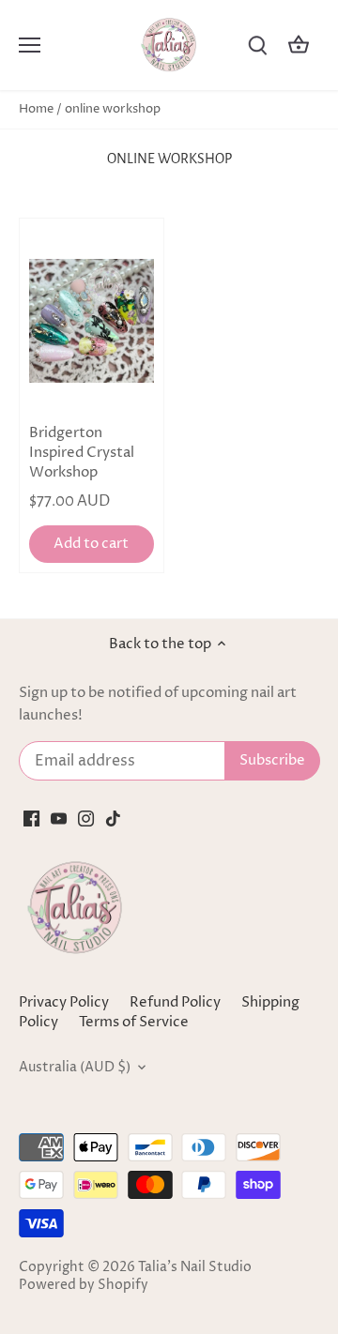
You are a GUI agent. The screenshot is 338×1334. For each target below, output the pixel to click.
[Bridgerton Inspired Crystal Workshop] (91, 321)
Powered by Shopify (83, 1285)
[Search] (257, 45)
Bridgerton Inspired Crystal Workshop (81, 452)
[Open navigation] (29, 45)
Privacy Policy (64, 1002)
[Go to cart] (298, 45)
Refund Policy (175, 1002)
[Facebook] (31, 817)
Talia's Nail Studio (195, 1267)
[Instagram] (86, 817)
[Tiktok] (113, 817)
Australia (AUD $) (75, 1067)
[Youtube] (59, 817)
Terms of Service (134, 1022)
